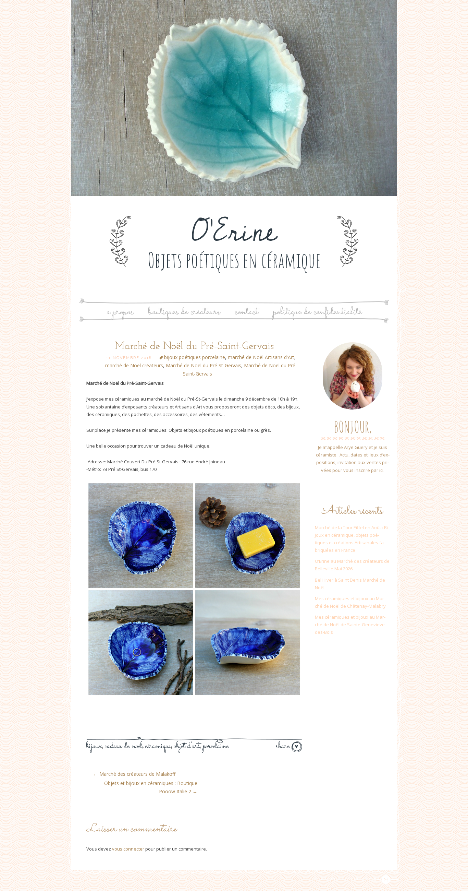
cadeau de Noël (124, 746)
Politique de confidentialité (317, 312)
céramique (158, 746)
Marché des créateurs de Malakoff (134, 774)
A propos (120, 312)
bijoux (94, 746)
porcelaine (215, 746)
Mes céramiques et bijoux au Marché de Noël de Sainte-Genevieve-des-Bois (350, 624)
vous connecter (128, 849)
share (284, 746)
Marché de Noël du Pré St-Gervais (203, 365)
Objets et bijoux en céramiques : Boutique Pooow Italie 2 (150, 787)
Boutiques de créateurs (184, 312)
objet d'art (187, 746)
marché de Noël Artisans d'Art (261, 357)
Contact (246, 312)
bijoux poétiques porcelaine (194, 357)
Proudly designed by (347, 879)
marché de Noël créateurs (134, 365)
